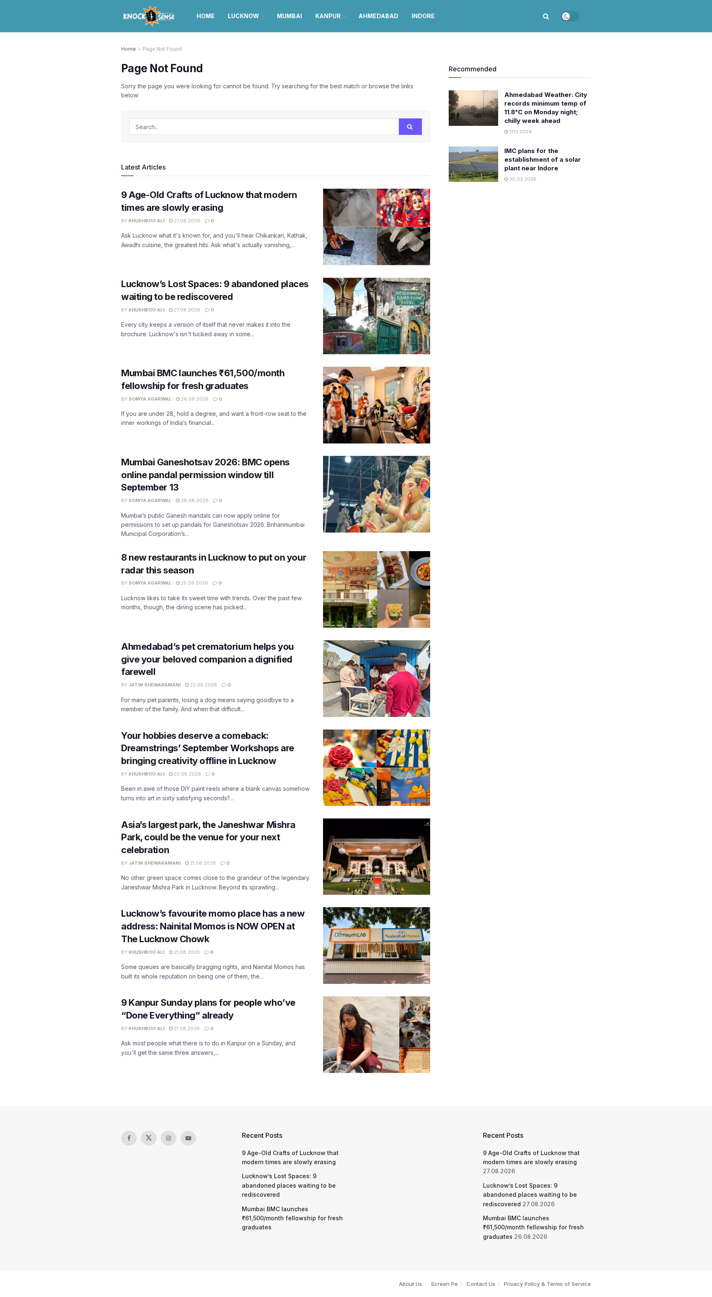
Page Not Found (162, 49)
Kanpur (328, 15)
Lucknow (243, 15)
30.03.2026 (522, 179)
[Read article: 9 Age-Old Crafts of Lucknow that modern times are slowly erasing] (376, 227)
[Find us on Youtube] (188, 1138)
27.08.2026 (186, 221)
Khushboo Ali (146, 221)
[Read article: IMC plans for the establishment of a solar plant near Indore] (473, 164)
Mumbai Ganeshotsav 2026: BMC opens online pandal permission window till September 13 (205, 475)
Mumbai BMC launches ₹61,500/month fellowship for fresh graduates (292, 1218)
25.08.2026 (194, 583)
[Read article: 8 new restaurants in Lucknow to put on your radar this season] (376, 589)
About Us (410, 1283)
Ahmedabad (378, 15)
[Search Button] (546, 16)
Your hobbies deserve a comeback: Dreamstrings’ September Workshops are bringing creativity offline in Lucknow (207, 748)
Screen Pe (444, 1283)
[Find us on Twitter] (149, 1138)
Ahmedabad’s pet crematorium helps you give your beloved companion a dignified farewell (207, 659)
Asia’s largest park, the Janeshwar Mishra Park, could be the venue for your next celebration (208, 837)
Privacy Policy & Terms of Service (547, 1283)
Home (206, 15)
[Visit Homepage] (149, 16)
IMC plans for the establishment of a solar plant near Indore (542, 159)
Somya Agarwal (150, 399)
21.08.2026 (202, 863)
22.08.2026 (203, 685)
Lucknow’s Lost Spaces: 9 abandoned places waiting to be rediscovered (289, 1185)
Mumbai (289, 15)
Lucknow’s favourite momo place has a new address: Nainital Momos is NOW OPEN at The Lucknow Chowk (212, 926)
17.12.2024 (520, 131)
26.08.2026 (194, 399)
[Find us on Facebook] (129, 1138)
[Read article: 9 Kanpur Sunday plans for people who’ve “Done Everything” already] (376, 1034)
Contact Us (480, 1283)
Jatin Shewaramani (154, 685)
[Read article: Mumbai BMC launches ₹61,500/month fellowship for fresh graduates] (376, 405)
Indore (423, 15)
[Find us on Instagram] (168, 1138)
